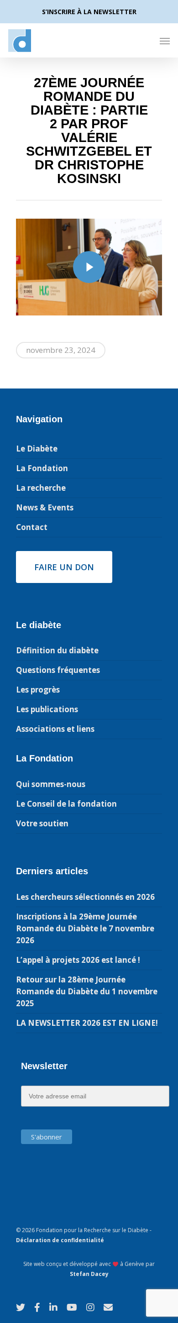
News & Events (44, 507)
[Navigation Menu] (165, 40)
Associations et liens (55, 729)
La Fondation (42, 468)
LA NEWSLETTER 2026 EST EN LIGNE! (87, 1023)
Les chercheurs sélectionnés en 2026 (85, 897)
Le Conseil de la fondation (66, 803)
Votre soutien (42, 823)
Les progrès (38, 689)
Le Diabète (37, 448)
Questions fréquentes (58, 670)
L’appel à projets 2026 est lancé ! (78, 960)
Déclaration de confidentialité (60, 1240)
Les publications (47, 709)
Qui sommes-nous (50, 784)
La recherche (41, 488)
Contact (31, 527)
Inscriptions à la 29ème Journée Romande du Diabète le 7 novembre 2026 (85, 928)
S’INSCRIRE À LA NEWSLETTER (89, 11)
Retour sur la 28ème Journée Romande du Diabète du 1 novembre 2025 (86, 991)
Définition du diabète (57, 650)
